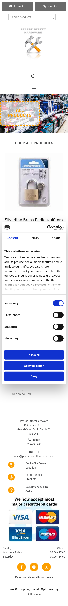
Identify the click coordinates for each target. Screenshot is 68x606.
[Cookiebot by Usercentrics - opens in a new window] (48, 227)
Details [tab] (34, 237)
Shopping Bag (21, 394)
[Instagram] (34, 567)
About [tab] (56, 237)
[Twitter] (46, 567)
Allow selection (34, 365)
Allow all (34, 354)
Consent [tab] (12, 237)
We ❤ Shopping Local (24, 589)
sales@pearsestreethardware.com (34, 456)
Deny (34, 376)
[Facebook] (21, 567)
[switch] (58, 315)
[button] (17, 6)
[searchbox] (32, 17)
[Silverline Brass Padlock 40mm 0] (34, 182)
